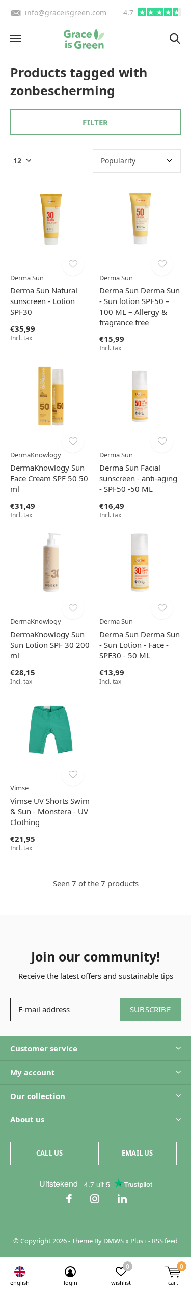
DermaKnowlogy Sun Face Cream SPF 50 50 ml (49, 478)
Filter (95, 122)
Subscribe (150, 1009)
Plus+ (138, 1240)
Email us (137, 1153)
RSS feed (165, 1240)
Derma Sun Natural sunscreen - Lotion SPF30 (43, 301)
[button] (15, 38)
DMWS (113, 1240)
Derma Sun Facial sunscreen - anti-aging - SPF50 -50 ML (138, 478)
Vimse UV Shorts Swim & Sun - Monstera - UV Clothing (50, 811)
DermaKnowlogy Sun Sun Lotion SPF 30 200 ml (50, 645)
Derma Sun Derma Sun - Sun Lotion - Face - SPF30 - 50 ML (139, 645)
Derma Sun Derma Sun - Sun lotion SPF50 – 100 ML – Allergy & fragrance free (139, 306)
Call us (49, 1153)
